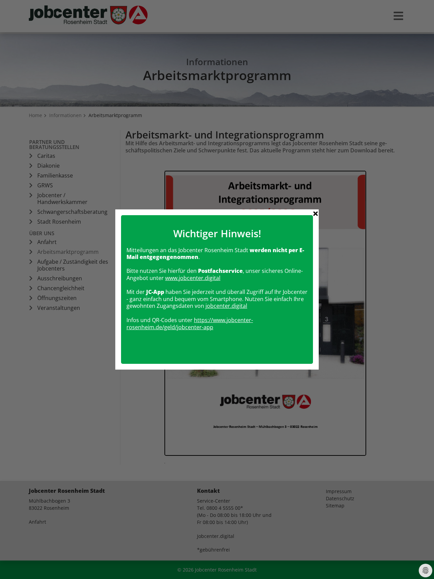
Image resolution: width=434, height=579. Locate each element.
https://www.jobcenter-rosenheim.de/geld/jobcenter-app (189, 323)
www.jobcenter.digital (192, 278)
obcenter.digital (227, 306)
